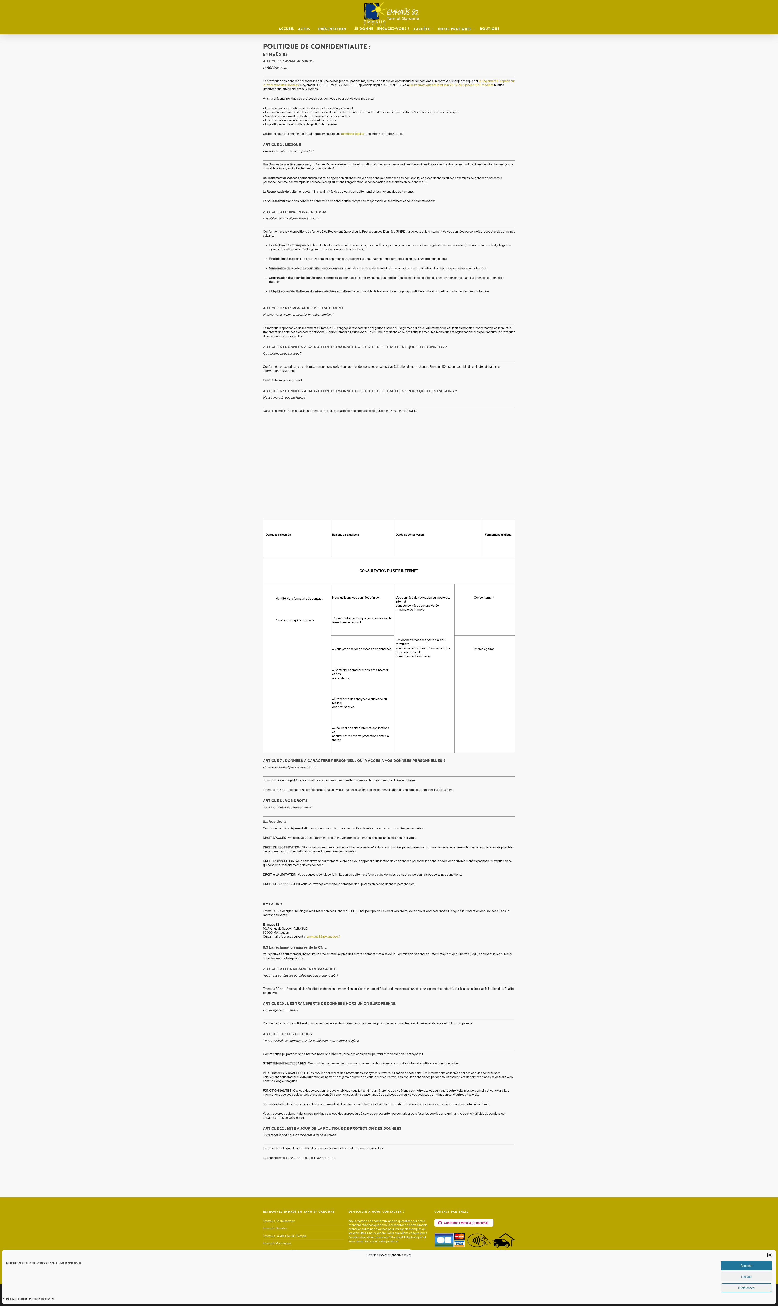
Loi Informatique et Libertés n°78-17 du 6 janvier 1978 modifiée (451, 85)
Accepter (746, 1265)
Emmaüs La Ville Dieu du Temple (285, 1236)
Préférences (746, 1288)
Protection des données (41, 1298)
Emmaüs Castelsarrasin (279, 1221)
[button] (770, 1255)
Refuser (746, 1276)
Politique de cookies (16, 1298)
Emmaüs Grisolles (275, 1228)
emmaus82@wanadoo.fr (324, 936)
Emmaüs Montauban (277, 1243)
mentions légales (352, 134)
